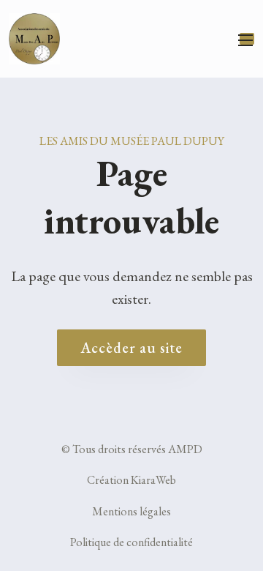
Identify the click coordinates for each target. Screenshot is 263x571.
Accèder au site (131, 347)
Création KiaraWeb (131, 480)
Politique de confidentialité (131, 542)
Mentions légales (131, 511)
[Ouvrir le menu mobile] (247, 39)
